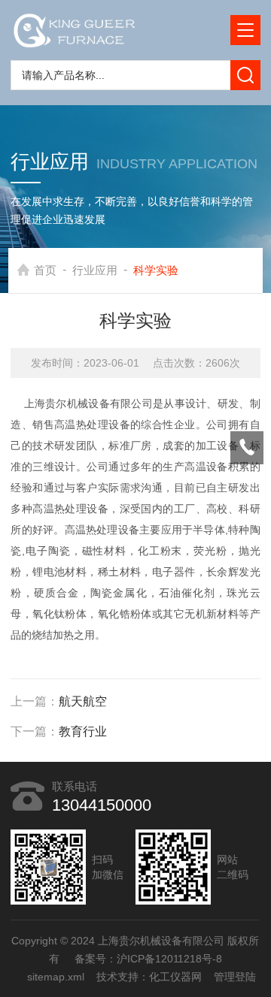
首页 (45, 270)
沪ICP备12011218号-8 (169, 959)
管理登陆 (235, 977)
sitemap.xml (55, 977)
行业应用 (94, 270)
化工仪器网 (175, 977)
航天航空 (83, 701)
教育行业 (83, 731)
